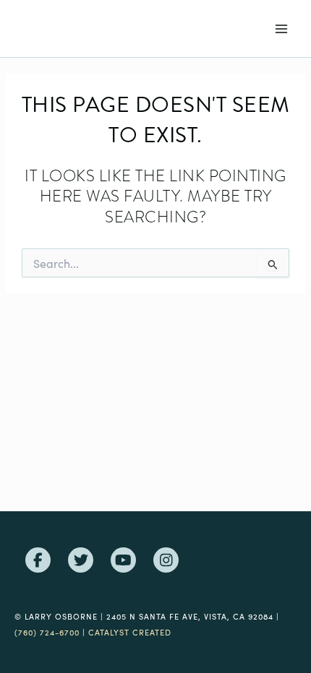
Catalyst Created (129, 632)
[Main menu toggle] (281, 29)
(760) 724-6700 (47, 632)
